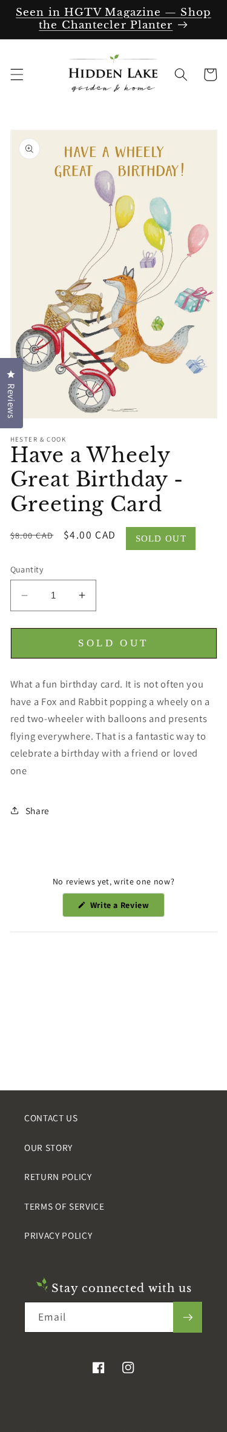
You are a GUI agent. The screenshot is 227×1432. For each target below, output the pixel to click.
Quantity (27, 569)
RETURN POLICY (58, 1176)
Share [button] (37, 810)
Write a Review (126, 908)
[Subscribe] (187, 1317)
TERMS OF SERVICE (64, 1206)
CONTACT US (51, 1118)
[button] (16, 74)
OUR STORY (48, 1147)
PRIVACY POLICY (58, 1235)
